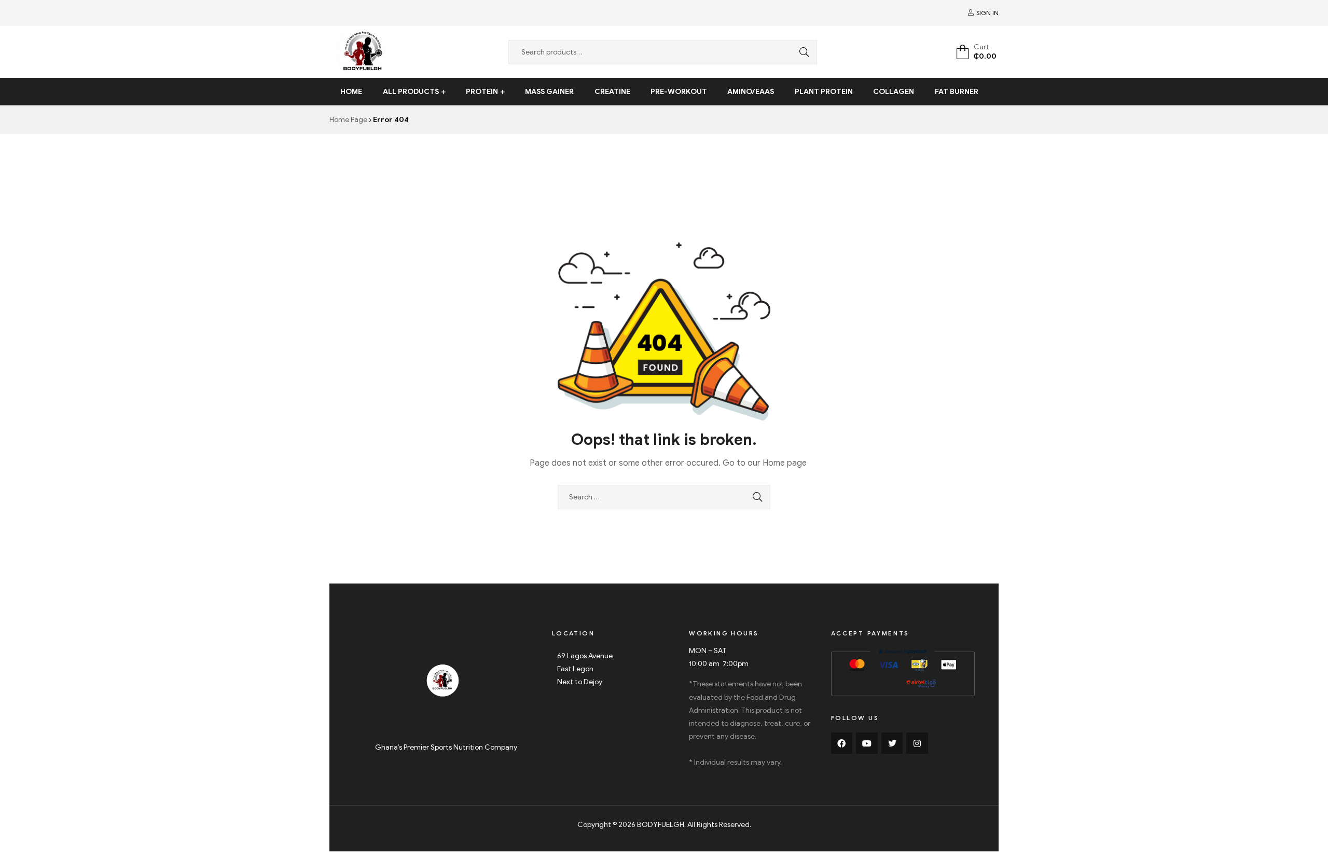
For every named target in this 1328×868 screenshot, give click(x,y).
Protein (482, 91)
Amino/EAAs (750, 91)
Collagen (893, 91)
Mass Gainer (549, 91)
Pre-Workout (679, 91)
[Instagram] (917, 743)
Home (351, 91)
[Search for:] (664, 497)
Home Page (348, 119)
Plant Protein (824, 91)
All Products (411, 91)
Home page (785, 463)
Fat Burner (956, 91)
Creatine (612, 91)
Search (801, 52)
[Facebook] (842, 743)
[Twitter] (892, 743)
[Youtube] (867, 743)
